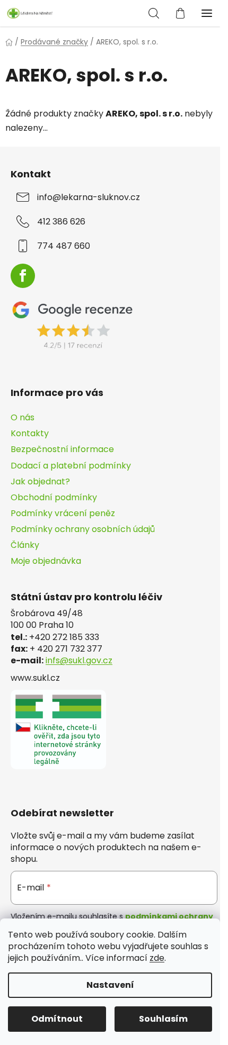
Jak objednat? (40, 481)
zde (157, 958)
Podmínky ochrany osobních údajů (83, 529)
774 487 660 (63, 246)
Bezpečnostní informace (62, 449)
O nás (22, 417)
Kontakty (30, 433)
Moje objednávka (46, 561)
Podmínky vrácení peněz (63, 513)
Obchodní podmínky (54, 497)
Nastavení (110, 985)
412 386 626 (61, 222)
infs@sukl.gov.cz (79, 660)
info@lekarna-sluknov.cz (88, 197)
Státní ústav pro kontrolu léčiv (86, 597)
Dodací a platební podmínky (71, 466)
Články (25, 545)
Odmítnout (57, 1019)
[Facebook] (23, 276)
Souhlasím (163, 1019)
